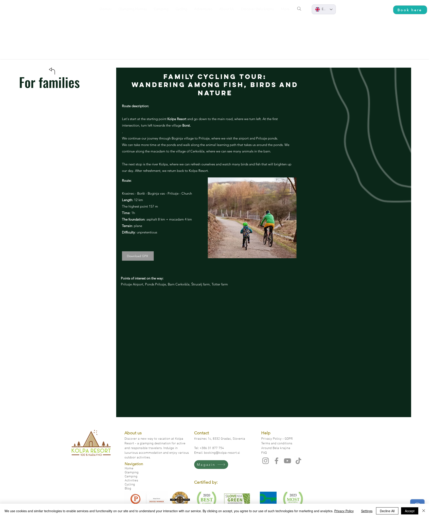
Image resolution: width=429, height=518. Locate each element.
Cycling (130, 485)
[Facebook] (276, 460)
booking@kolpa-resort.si (222, 453)
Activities (131, 480)
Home (129, 468)
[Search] (299, 8)
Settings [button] (366, 511)
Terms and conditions (276, 443)
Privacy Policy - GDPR (277, 439)
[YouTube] (287, 460)
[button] (252, 217)
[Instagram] (265, 460)
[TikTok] (298, 460)
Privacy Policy (344, 511)
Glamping (132, 472)
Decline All (387, 511)
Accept (409, 511)
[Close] (423, 510)
